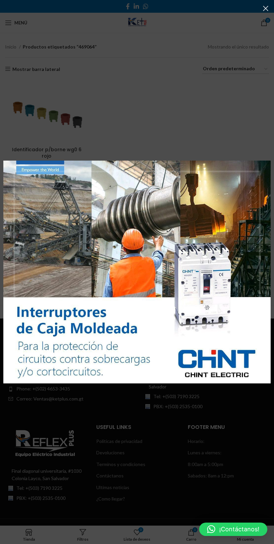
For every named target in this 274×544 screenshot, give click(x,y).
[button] (233, 529)
